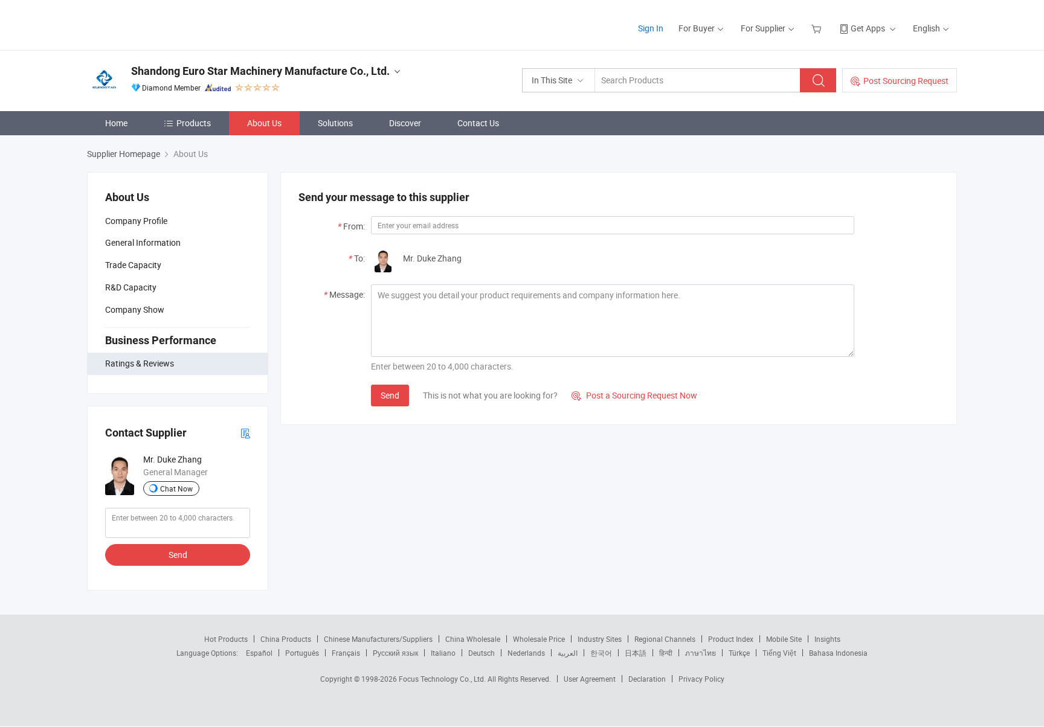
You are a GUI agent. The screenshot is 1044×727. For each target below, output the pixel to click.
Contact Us (478, 123)
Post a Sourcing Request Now (634, 395)
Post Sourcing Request (906, 80)
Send (178, 554)
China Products (285, 639)
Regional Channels (664, 639)
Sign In (650, 28)
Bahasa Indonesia (838, 653)
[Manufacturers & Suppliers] (164, 24)
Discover (405, 123)
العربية (568, 653)
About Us (264, 123)
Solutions (335, 123)
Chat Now (176, 488)
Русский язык (395, 653)
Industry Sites (600, 639)
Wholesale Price (539, 639)
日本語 (635, 653)
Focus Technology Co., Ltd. (443, 679)
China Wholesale (472, 639)
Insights (827, 639)
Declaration (647, 679)
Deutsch (481, 653)
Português (302, 653)
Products (193, 123)
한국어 (601, 653)
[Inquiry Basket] (817, 28)
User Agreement (590, 679)
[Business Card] (245, 432)
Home (116, 123)
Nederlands (526, 653)
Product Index (730, 639)
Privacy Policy (701, 679)
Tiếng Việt (779, 653)
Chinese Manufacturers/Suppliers (378, 639)
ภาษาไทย (700, 653)
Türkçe (739, 653)
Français (346, 653)
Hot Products (226, 639)
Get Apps (868, 28)
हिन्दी (665, 653)
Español (259, 653)
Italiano (443, 653)
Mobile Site (784, 639)
